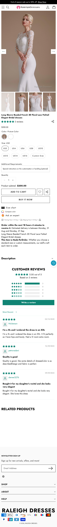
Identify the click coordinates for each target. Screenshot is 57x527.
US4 (14, 148)
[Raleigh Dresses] (28, 7)
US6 (23, 148)
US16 (25, 155)
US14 (15, 155)
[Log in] (48, 7)
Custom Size (38, 155)
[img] (9, 319)
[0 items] (54, 7)
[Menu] (3, 7)
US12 (5, 155)
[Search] (8, 7)
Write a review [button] (28, 302)
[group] (7, 102)
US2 (5, 148)
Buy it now (25, 199)
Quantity (4, 175)
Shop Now (42, 2)
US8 (31, 148)
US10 (40, 148)
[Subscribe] (50, 468)
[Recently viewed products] (53, 263)
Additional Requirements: (11, 164)
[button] (53, 269)
